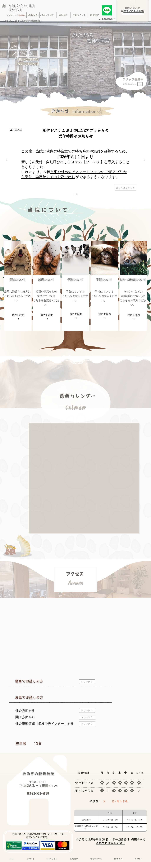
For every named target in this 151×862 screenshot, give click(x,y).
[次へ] (144, 160)
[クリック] (140, 84)
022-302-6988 (134, 11)
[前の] (7, 160)
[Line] (107, 10)
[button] (95, 15)
